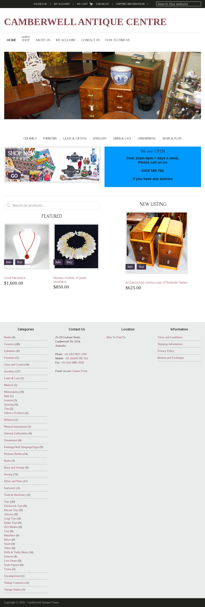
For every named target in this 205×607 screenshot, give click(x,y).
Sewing (8, 474)
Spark (7, 543)
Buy (20, 262)
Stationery (10, 488)
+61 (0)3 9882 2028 (72, 362)
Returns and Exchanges (171, 357)
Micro (7, 539)
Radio (7, 460)
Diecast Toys (11, 510)
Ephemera (9, 350)
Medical (8, 385)
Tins (6, 408)
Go (14, 175)
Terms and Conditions (170, 337)
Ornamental (147, 138)
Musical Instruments (15, 426)
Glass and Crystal (14, 364)
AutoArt (8, 514)
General (8, 400)
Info (8, 262)
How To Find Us (116, 337)
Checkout (102, 3)
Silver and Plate (13, 481)
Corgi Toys (10, 518)
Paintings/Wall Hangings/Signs (21, 447)
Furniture (50, 138)
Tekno (7, 548)
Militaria (9, 419)
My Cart (82, 3)
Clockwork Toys (13, 505)
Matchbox (9, 535)
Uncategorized (12, 575)
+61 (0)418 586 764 (76, 358)
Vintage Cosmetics (14, 582)
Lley (6, 531)
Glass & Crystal (75, 138)
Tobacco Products (14, 413)
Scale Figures (11, 564)
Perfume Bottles (13, 453)
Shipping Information (130, 3)
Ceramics (30, 138)
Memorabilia (11, 391)
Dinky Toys (10, 522)
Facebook (40, 3)
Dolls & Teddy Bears (16, 552)
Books (7, 337)
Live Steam (10, 560)
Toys (6, 501)
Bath (6, 396)
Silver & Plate (172, 138)
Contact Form (79, 371)
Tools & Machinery (15, 494)
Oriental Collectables (16, 433)
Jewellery (100, 138)
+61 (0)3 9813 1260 (75, 354)
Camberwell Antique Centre (85, 21)
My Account (62, 3)
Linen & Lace (122, 138)
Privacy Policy (166, 350)
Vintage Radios (12, 589)
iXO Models (11, 527)
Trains (7, 569)
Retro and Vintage (14, 467)
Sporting (9, 404)
